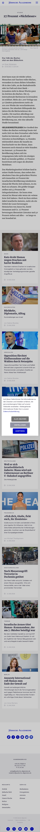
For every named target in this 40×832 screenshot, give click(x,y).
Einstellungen (20, 425)
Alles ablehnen (20, 419)
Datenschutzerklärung (11, 411)
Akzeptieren (20, 431)
